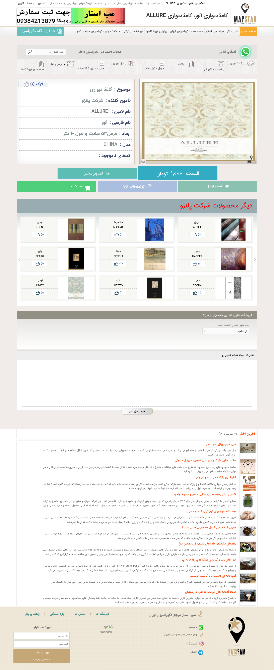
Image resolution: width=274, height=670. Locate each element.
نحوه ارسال (213, 188)
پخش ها (79, 617)
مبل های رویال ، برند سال (220, 448)
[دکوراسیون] (98, 16)
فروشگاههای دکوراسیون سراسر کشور (97, 31)
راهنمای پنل (32, 617)
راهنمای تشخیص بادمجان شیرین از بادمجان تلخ (207, 547)
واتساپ (193, 630)
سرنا (118, 255)
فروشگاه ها (103, 617)
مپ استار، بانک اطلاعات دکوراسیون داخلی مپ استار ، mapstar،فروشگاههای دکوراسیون (113, 3)
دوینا (197, 284)
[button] (255, 263)
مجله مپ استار (215, 31)
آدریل (197, 226)
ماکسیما (118, 226)
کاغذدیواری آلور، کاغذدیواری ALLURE (185, 3)
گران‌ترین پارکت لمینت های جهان (216, 481)
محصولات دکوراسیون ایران (186, 31)
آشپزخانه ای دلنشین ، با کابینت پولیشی (213, 579)
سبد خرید (72, 188)
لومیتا (40, 284)
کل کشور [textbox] (243, 334)
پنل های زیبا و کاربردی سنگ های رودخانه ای (209, 563)
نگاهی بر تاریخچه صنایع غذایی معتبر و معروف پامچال (204, 498)
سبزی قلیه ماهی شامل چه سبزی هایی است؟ (209, 531)
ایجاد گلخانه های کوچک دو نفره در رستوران (210, 595)
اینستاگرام (191, 647)
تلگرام (194, 656)
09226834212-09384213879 (180, 639)
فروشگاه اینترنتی (133, 31)
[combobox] (225, 334)
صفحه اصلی (55, 3)
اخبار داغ (232, 31)
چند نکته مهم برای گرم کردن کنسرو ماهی (211, 515)
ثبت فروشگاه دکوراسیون (38, 31)
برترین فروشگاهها (156, 31)
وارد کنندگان (57, 617)
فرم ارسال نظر (137, 415)
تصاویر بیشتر (92, 173)
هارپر (197, 255)
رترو (40, 255)
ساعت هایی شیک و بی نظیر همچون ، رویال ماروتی (205, 464)
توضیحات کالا (133, 188)
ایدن (39, 226)
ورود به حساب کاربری (29, 3)
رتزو (118, 284)
